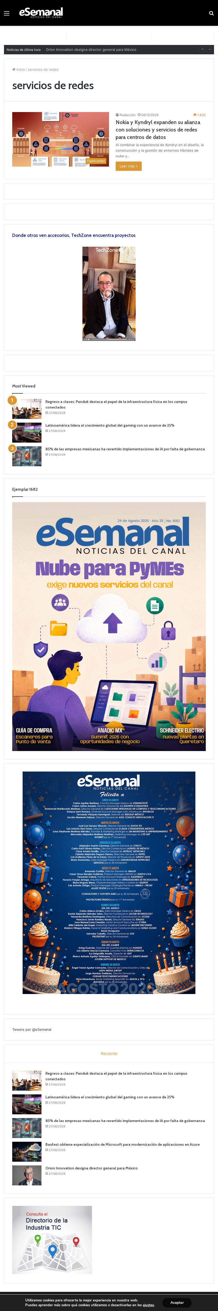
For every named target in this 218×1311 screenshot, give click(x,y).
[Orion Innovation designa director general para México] (26, 1175)
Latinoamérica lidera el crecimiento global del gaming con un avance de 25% (109, 425)
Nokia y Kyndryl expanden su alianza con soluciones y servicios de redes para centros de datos (158, 129)
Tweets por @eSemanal (31, 1029)
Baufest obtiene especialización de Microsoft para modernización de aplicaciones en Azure (122, 1144)
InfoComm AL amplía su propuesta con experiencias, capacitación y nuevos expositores (118, 50)
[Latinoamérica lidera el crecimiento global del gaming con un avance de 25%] (26, 433)
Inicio (20, 69)
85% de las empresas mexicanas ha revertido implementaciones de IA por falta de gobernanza (125, 449)
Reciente (109, 1053)
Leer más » (129, 166)
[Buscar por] (211, 15)
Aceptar (177, 1302)
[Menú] (6, 15)
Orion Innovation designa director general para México (91, 1168)
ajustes (148, 1305)
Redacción (128, 115)
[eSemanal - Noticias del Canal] (42, 13)
